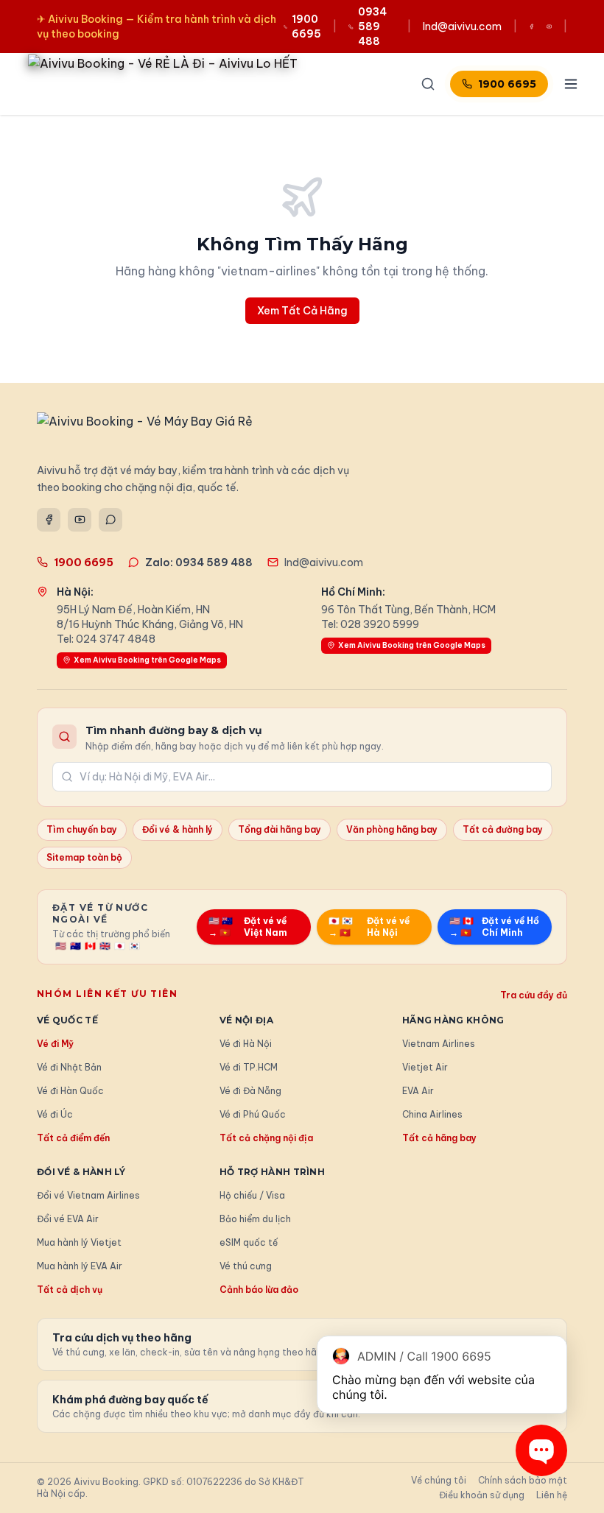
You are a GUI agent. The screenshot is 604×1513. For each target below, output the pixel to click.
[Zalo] (110, 520)
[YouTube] (79, 520)
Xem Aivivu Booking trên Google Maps (147, 660)
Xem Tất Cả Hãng (302, 310)
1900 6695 (507, 84)
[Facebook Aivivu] (531, 26)
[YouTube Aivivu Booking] (549, 26)
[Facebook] (48, 520)
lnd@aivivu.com (462, 26)
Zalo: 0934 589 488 (199, 562)
